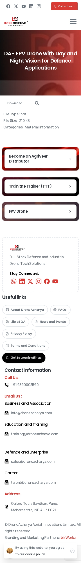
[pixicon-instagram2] (38, 281)
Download (14, 103)
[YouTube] (23, 6)
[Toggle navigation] (73, 21)
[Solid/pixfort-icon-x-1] (30, 281)
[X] (16, 6)
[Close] (72, 551)
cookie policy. (35, 554)
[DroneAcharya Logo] (17, 247)
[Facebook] (8, 6)
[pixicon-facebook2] (47, 281)
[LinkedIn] (31, 6)
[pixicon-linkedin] (22, 281)
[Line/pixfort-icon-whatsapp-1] (13, 281)
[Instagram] (39, 6)
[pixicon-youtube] (55, 281)
